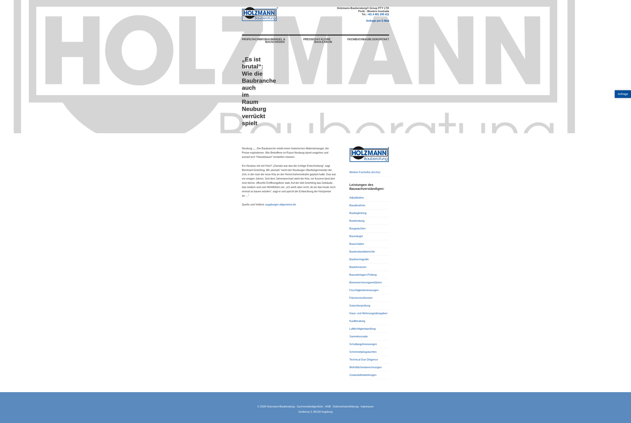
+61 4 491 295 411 (378, 14)
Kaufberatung (357, 321)
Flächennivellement (360, 297)
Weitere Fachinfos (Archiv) (364, 172)
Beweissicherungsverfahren (365, 282)
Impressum (367, 406)
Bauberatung (356, 220)
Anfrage (623, 94)
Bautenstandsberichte (362, 251)
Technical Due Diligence (363, 359)
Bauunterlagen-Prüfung (363, 274)
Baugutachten (357, 228)
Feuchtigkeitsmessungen (364, 290)
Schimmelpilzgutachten (363, 351)
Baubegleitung (357, 213)
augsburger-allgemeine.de (280, 204)
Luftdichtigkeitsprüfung (362, 328)
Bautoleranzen (357, 267)
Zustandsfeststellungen (362, 375)
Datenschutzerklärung (346, 406)
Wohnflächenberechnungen (365, 367)
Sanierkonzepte (358, 336)
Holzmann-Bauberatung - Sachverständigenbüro (295, 406)
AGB (328, 406)
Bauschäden (356, 244)
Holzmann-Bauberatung (260, 14)
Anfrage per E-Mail (377, 20)
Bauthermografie (359, 259)
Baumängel (356, 236)
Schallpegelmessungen (363, 344)
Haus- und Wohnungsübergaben (368, 313)
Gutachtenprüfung (359, 305)
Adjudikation (356, 197)
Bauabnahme (357, 205)
